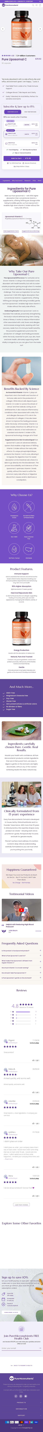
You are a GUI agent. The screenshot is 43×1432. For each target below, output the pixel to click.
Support (21, 1415)
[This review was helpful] (33, 1167)
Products (21, 1402)
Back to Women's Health (23, 1365)
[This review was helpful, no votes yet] (33, 1060)
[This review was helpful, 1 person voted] (33, 1123)
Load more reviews (21, 1205)
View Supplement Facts (11, 231)
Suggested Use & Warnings (31, 231)
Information (21, 1409)
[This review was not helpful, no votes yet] (37, 1060)
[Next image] (40, 29)
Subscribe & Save (11, 1312)
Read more (9, 1159)
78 (8, 1255)
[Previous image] (3, 29)
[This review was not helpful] (37, 1167)
